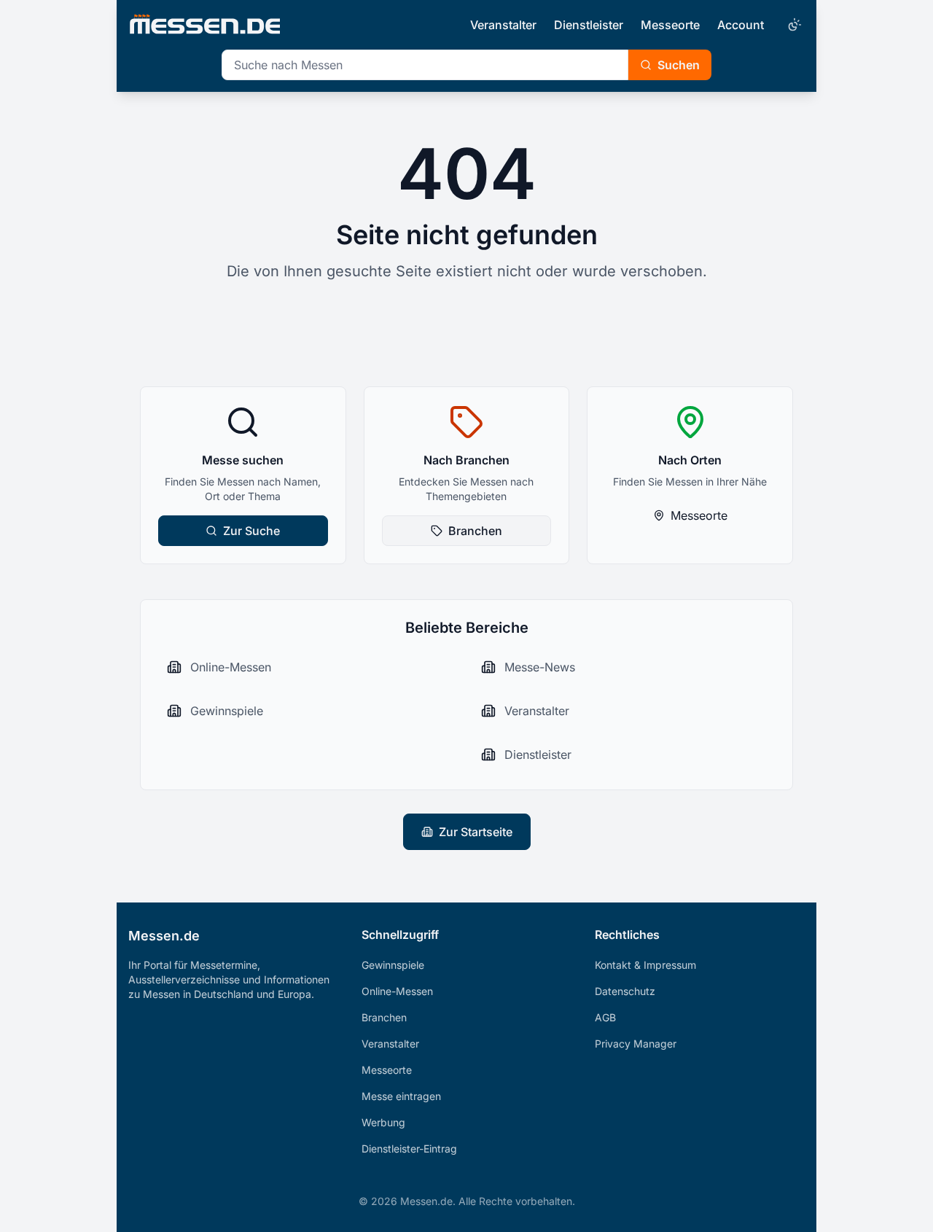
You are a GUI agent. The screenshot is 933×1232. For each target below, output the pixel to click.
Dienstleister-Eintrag (409, 1148)
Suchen (678, 65)
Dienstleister (588, 24)
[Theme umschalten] (793, 25)
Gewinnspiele (393, 965)
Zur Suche (251, 530)
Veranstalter (503, 24)
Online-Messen (397, 991)
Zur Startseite (475, 831)
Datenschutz (625, 991)
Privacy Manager (635, 1043)
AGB (605, 1017)
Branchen (475, 530)
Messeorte (670, 24)
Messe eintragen (401, 1096)
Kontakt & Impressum (645, 965)
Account (740, 24)
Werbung (383, 1122)
